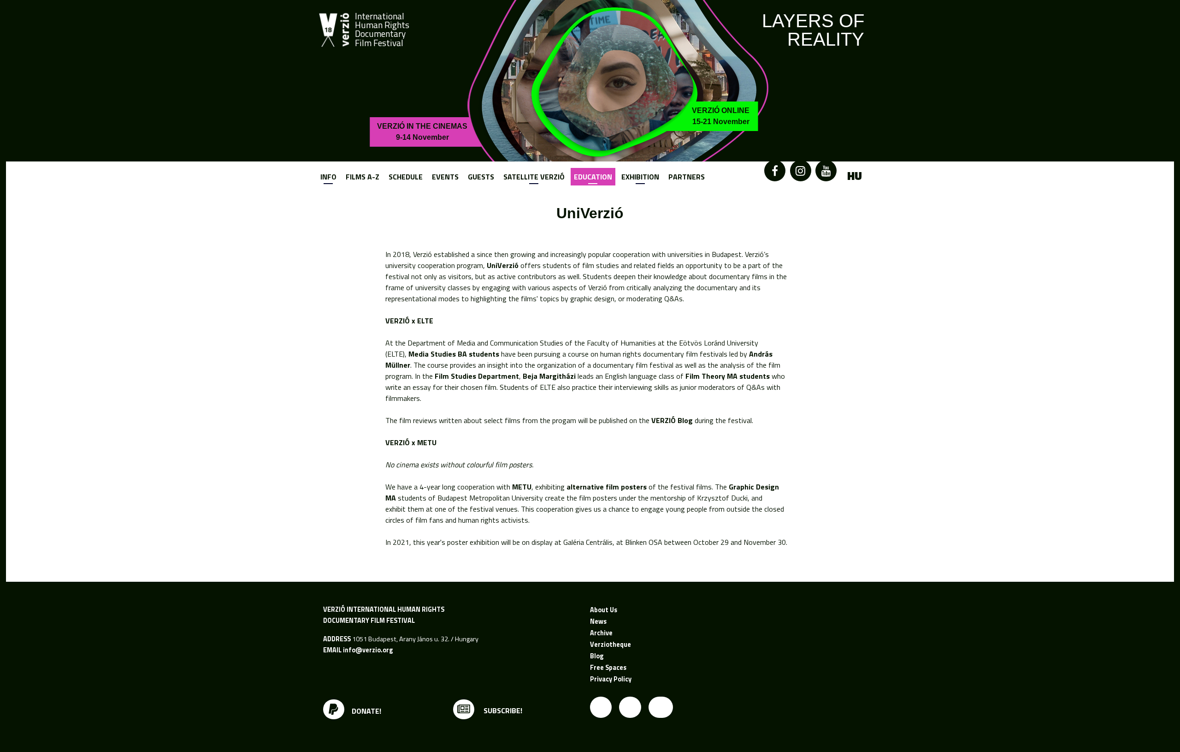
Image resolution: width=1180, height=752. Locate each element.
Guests (481, 176)
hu (854, 176)
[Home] (334, 30)
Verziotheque (610, 644)
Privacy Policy (610, 679)
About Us (603, 610)
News (598, 621)
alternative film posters (606, 486)
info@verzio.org (368, 650)
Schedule (406, 176)
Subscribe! (502, 710)
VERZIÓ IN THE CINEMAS (422, 131)
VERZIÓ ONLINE (720, 116)
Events (445, 176)
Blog (596, 656)
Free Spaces (608, 667)
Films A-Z (362, 176)
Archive (601, 633)
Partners (686, 176)
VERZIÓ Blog (672, 420)
